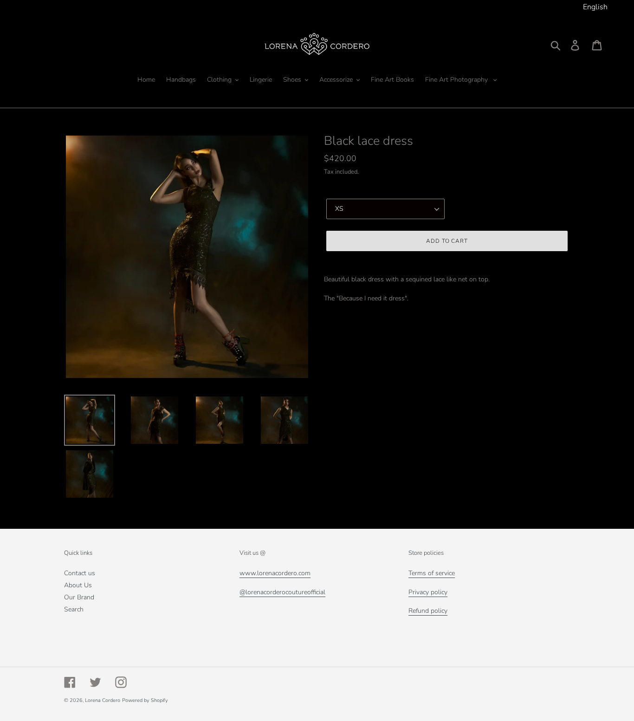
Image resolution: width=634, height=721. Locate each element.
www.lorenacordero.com (275, 573)
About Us (78, 585)
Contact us (79, 573)
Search (74, 609)
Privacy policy (427, 592)
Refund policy (427, 610)
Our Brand (79, 597)
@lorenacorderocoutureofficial (282, 592)
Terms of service (431, 573)
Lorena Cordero (102, 700)
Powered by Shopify (145, 700)
